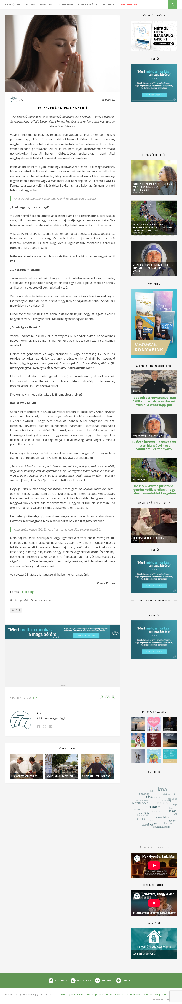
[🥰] (154, 724)
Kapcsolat (97, 994)
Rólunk (108, 4)
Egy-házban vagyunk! (144, 953)
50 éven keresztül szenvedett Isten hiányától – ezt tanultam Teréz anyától (153, 267)
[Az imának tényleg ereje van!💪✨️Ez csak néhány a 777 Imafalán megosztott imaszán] (170, 756)
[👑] (154, 756)
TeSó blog (27, 592)
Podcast (47, 4)
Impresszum (84, 994)
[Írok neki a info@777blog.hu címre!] (50, 726)
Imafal (30, 4)
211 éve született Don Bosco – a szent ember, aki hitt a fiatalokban (97, 776)
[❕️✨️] (170, 740)
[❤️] (154, 740)
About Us (148, 994)
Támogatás (128, 4)
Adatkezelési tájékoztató (118, 994)
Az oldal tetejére (164, 999)
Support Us (161, 994)
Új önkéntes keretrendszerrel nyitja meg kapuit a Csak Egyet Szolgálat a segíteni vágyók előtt (26, 776)
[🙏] (138, 740)
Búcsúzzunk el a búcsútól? (148, 537)
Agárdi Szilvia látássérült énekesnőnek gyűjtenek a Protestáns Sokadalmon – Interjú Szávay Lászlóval (62, 776)
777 (21, 99)
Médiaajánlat (68, 994)
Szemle (16, 610)
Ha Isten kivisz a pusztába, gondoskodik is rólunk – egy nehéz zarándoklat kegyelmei (152, 227)
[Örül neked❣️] (138, 724)
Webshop (66, 4)
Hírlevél (137, 994)
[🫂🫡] (138, 756)
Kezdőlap (12, 4)
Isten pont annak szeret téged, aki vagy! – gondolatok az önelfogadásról (153, 186)
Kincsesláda (88, 4)
